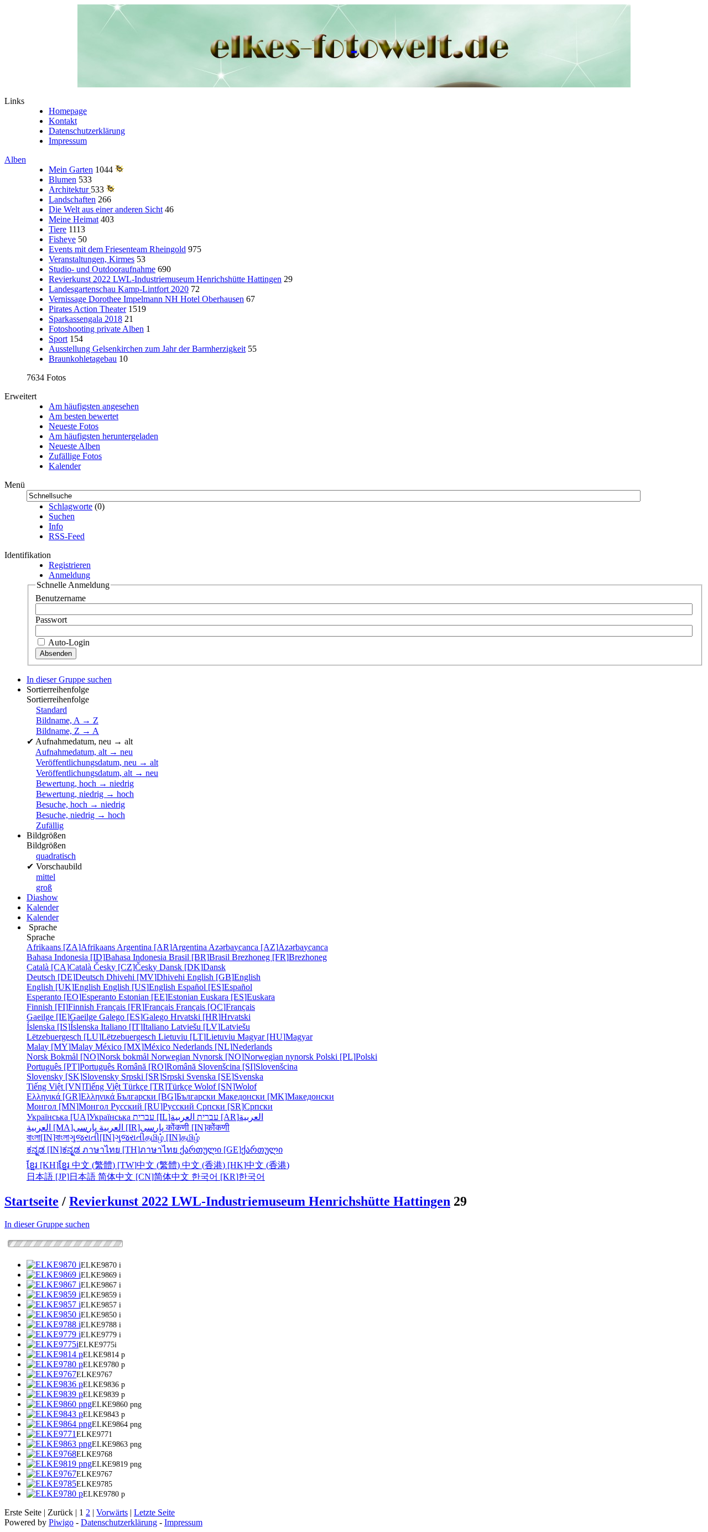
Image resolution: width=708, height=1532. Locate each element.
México (134, 1046)
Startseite (31, 1201)
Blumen (62, 179)
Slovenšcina (248, 1066)
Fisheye (62, 239)
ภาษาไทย (131, 1149)
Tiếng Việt (75, 1086)
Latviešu (210, 1026)
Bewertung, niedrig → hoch (85, 794)
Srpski (153, 1076)
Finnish (61, 1007)
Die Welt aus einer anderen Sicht (106, 209)
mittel (45, 877)
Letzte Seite (154, 1512)
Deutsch (66, 977)
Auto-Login (68, 642)
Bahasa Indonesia (98, 957)
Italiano (136, 1026)
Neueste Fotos (73, 426)
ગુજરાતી (107, 1137)
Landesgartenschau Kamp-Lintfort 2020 (119, 289)
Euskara (237, 997)
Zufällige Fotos (75, 456)
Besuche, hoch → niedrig (80, 804)
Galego (134, 1017)
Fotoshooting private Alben (96, 329)
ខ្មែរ (49, 1165)
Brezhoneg (279, 957)
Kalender (65, 466)
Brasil (200, 957)
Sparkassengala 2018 (85, 319)
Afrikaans (72, 947)
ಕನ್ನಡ (54, 1149)
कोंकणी (198, 1127)
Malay (61, 1046)
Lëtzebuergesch (92, 1036)
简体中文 (144, 1176)
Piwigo (61, 1522)
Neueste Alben (74, 446)
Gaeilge (63, 1017)
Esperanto (72, 997)
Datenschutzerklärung (87, 131)
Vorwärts (112, 1512)
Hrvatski (210, 1017)
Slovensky (74, 1076)
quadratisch (56, 856)
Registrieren (70, 565)
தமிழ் (172, 1137)
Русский (153, 1106)
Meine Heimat (73, 219)
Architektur (70, 189)
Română (157, 1066)
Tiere (57, 229)
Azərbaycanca (268, 947)
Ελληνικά (72, 1096)
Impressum (68, 140)
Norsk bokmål (89, 1056)
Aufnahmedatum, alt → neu (84, 752)
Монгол (69, 1106)
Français (136, 1007)
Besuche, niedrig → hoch (80, 815)
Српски (234, 1106)
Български (167, 1096)
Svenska (224, 1076)
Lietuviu (197, 1036)
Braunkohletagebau (83, 358)
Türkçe (158, 1086)
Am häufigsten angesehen (94, 406)
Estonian (159, 997)
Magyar (275, 1036)
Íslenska (64, 1026)
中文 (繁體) (127, 1165)
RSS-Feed (67, 536)
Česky (126, 967)
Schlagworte (70, 506)
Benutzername (60, 598)
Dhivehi (146, 977)
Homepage (68, 111)
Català (60, 967)
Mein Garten (71, 169)
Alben (15, 159)
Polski (346, 1056)
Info (56, 526)
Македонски (276, 1096)
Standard (51, 710)
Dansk (192, 967)
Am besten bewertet (83, 416)
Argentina (163, 947)
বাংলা (48, 1137)
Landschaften (72, 199)
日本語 (62, 1176)
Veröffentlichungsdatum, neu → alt (97, 762)
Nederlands (222, 1046)
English (224, 977)
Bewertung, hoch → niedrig (85, 783)
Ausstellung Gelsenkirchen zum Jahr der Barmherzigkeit (147, 348)
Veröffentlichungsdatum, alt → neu (97, 773)
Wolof (225, 1086)
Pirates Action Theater (87, 309)
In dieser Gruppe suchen (47, 1224)
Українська (80, 1117)
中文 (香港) (235, 1165)
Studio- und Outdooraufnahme (102, 269)
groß (44, 887)
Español (215, 987)
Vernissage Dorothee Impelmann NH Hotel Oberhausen (146, 299)
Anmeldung (69, 575)
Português (72, 1066)
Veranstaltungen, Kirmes (91, 259)
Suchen (62, 516)
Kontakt (63, 121)
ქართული (231, 1149)
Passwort (51, 619)
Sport (58, 338)
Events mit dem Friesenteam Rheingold (117, 249)
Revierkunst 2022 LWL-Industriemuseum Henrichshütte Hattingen (165, 279)
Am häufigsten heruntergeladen (103, 436)
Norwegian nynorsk (233, 1056)
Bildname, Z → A (67, 731)
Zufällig (50, 825)
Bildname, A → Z (67, 720)
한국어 (228, 1176)
